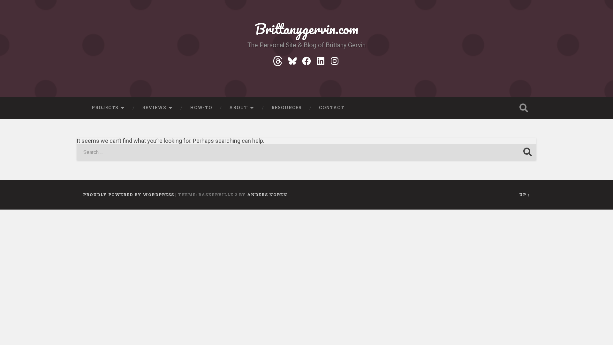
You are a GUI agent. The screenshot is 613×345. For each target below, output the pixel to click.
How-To (201, 108)
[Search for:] (306, 152)
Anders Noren (267, 194)
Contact (331, 108)
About (238, 108)
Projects (105, 108)
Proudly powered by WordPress (128, 194)
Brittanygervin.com (306, 28)
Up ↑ (524, 194)
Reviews (154, 108)
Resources (286, 108)
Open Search (523, 108)
